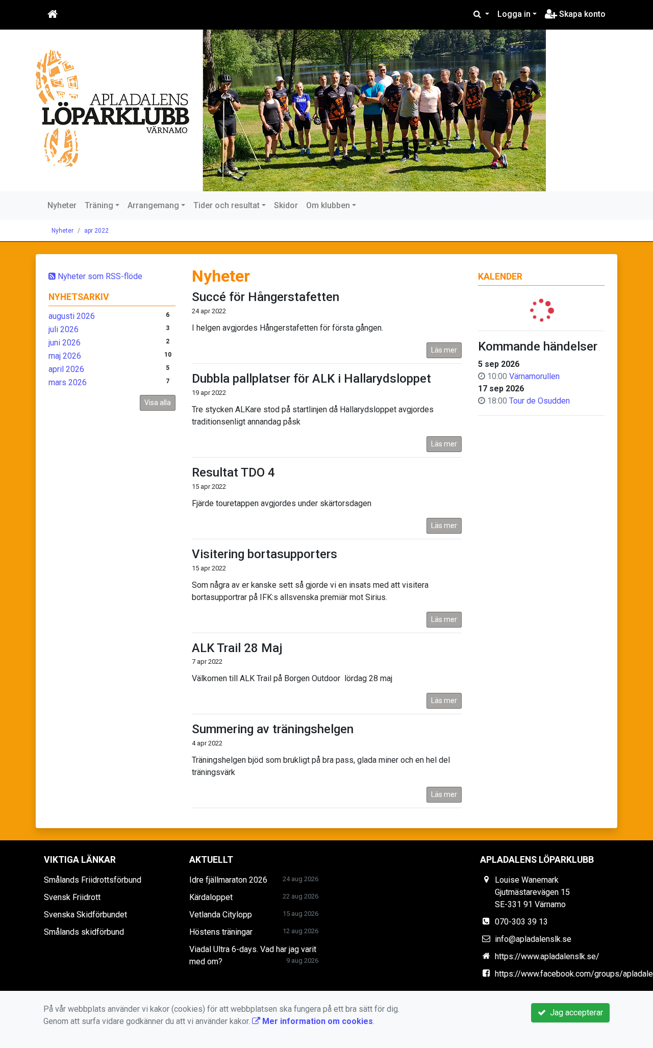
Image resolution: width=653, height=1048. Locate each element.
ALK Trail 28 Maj (237, 648)
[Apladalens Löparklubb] (291, 110)
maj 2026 (64, 356)
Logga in (514, 14)
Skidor (286, 205)
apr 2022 (96, 230)
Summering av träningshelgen (273, 729)
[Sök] (481, 14)
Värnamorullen (534, 376)
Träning (99, 205)
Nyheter (62, 205)
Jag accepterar (574, 1012)
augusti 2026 (71, 316)
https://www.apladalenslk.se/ (547, 956)
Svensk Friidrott (72, 897)
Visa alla (157, 402)
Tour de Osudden (539, 401)
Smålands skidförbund (84, 932)
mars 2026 (67, 382)
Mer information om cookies (316, 1021)
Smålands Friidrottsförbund (92, 880)
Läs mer (444, 350)
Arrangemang (153, 205)
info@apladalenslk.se (533, 939)
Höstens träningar (221, 932)
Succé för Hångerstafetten (265, 297)
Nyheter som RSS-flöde (99, 276)
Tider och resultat (226, 205)
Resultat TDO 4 (233, 472)
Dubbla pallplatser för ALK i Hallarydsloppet (311, 378)
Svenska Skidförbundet (85, 914)
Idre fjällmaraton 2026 (228, 880)
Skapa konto (581, 14)
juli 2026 (63, 329)
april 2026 (66, 369)
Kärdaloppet (211, 897)
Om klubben (328, 205)
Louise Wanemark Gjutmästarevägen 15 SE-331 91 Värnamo (532, 892)
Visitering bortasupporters (264, 554)
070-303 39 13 (521, 922)
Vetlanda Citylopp (220, 914)
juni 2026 (64, 342)
